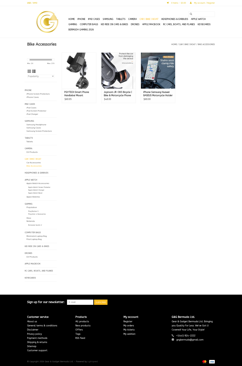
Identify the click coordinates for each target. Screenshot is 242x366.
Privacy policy (34, 334)
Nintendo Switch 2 (35, 225)
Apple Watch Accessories (38, 183)
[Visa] (211, 362)
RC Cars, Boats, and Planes (179, 24)
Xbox (29, 218)
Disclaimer (32, 329)
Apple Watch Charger (36, 190)
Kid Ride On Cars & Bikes (114, 24)
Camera (132, 19)
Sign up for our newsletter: (46, 302)
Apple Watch (198, 19)
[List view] (34, 72)
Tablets (30, 142)
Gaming (72, 24)
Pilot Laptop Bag (34, 239)
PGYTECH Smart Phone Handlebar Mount (76, 94)
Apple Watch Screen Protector (39, 187)
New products (83, 325)
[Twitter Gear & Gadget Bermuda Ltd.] (206, 302)
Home (71, 19)
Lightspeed (92, 361)
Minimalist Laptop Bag (37, 236)
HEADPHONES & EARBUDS (174, 19)
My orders (128, 325)
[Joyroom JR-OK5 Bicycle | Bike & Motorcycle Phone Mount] (118, 70)
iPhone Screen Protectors (38, 94)
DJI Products (32, 152)
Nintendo (31, 221)
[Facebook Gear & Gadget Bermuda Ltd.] (200, 302)
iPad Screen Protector (36, 111)
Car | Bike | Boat (149, 19)
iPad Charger (32, 114)
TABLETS (120, 19)
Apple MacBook (151, 24)
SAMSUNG (108, 19)
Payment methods (37, 338)
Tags (78, 334)
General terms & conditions (42, 325)
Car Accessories (34, 163)
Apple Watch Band (35, 193)
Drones (135, 24)
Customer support (37, 350)
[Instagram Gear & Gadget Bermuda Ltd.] (212, 302)
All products (82, 321)
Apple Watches (33, 197)
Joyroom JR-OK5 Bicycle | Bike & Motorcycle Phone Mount (118, 94)
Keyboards (204, 24)
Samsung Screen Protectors (39, 131)
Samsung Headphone (36, 125)
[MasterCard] (204, 362)
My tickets (129, 329)
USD (29, 3)
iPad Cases (94, 19)
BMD (35, 3)
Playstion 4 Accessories (37, 214)
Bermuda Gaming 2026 (81, 29)
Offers (79, 329)
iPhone (81, 19)
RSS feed (80, 338)
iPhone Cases (33, 97)
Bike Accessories (206, 44)
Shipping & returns (37, 342)
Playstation (32, 207)
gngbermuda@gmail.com (189, 339)
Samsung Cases (34, 128)
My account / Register (204, 3)
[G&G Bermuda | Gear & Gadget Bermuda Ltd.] (47, 22)
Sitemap (31, 346)
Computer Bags (89, 24)
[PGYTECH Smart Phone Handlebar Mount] (79, 70)
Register (127, 321)
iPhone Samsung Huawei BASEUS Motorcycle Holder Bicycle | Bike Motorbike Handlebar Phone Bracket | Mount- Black (158, 94)
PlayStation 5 (33, 211)
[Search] (190, 14)
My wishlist (129, 334)
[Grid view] (29, 72)
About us (32, 321)
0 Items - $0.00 (179, 3)
